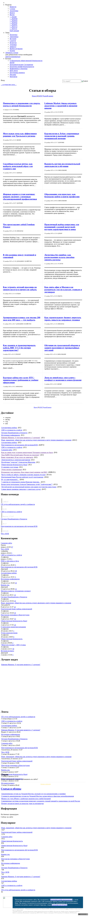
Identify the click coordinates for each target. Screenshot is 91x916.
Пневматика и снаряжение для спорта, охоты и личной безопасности (21, 104)
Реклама (13, 75)
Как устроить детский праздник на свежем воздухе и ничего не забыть (20, 288)
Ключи (12, 51)
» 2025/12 (13, 27)
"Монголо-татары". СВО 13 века (13, 645)
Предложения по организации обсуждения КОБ (19, 445)
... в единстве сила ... (9, 84)
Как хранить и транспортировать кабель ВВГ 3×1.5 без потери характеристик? (19, 347)
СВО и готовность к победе (11, 430)
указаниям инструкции (59, 905)
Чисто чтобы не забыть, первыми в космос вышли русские (23, 475)
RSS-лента (14, 71)
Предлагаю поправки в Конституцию (15, 615)
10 (16, 583)
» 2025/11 (13, 29)
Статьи (12, 9)
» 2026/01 (13, 25)
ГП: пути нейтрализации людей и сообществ (18, 504)
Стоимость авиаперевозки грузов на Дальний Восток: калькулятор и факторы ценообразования (37, 796)
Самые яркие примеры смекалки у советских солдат (21, 489)
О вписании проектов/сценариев (13, 627)
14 (15, 595)
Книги (12, 13)
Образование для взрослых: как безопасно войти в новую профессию (62, 195)
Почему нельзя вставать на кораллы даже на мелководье (22, 803)
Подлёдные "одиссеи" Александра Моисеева (18, 462)
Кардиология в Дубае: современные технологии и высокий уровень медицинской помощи (61, 136)
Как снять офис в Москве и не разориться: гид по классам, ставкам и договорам (63, 289)
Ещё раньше (14, 31)
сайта (67, 908)
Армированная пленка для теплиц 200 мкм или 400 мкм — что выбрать (21, 318)
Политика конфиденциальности (22, 67)
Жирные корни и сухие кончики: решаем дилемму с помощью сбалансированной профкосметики (20, 196)
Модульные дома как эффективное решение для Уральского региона (20, 134)
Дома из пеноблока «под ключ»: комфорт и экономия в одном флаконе (62, 378)
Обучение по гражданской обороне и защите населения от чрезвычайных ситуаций (62, 347)
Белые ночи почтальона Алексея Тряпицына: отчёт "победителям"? (26, 484)
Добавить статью (11, 53)
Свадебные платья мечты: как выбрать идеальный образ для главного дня (18, 166)
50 (13, 649)
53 (15, 619)
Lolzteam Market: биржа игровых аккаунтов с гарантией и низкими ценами (60, 105)
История (13, 39)
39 (16, 571)
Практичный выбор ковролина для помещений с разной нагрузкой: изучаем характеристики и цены (61, 227)
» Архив (13, 17)
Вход (3, 80)
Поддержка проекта (17, 73)
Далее (45, 96)
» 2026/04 (13, 19)
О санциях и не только (9, 467)
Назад (34, 96)
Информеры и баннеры (18, 69)
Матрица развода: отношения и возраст (16, 591)
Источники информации (10, 435)
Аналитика (14, 11)
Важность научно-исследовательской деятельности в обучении (62, 165)
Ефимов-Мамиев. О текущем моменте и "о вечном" (20, 438)
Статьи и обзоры (11, 788)
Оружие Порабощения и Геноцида (14, 433)
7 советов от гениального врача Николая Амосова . (20, 482)
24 (15, 601)
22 (15, 607)
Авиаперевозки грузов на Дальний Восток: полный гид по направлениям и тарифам (33, 794)
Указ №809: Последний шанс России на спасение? (20, 455)
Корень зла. (5, 585)
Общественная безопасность (11, 639)
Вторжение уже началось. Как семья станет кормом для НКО (24, 472)
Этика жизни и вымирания (11, 469)
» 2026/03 (13, 21)
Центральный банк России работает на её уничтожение (22, 477)
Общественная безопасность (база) (14, 465)
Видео (12, 15)
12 (16, 589)
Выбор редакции (16, 49)
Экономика (14, 37)
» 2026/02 (13, 23)
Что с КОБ (5, 534)
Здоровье (13, 45)
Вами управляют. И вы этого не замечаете (17, 457)
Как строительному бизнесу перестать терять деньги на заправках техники (62, 318)
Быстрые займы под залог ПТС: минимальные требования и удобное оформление (20, 380)
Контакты (13, 77)
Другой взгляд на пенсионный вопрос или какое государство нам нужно (28, 487)
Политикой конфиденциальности (61, 899)
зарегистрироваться (12, 57)
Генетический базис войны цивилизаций (16, 609)
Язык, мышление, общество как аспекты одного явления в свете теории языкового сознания (36, 440)
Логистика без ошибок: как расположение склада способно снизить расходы (59, 257)
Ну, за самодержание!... (10, 479)
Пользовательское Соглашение (21, 65)
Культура (13, 43)
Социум (13, 41)
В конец (50, 96)
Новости (13, 7)
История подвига (7, 651)
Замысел (13, 47)
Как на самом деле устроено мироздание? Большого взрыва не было (27, 452)
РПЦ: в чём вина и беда (10, 561)
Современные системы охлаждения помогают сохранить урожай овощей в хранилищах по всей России (40, 801)
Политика (13, 35)
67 (12, 547)
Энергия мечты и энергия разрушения (15, 460)
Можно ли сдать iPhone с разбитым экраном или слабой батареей (26, 799)
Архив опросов (45, 784)
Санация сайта (6, 450)
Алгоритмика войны (9, 428)
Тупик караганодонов (9, 633)
